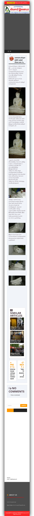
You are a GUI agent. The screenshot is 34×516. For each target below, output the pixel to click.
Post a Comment (15, 395)
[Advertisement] (17, 32)
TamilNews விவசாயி (22, 513)
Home (8, 478)
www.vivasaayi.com (11, 502)
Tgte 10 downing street (21, 373)
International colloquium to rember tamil (12, 374)
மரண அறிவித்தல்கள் (12, 479)
